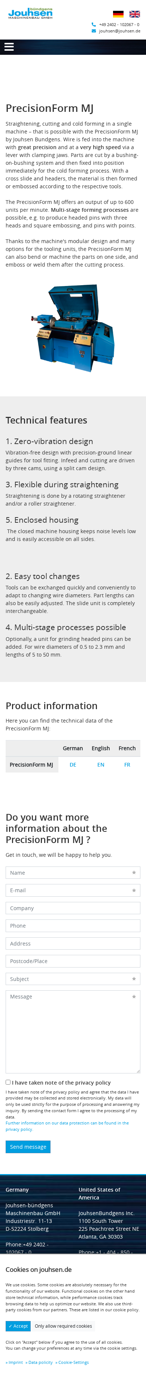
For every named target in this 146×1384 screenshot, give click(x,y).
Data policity (40, 1362)
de (73, 764)
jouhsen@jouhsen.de (119, 31)
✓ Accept (18, 1326)
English (137, 19)
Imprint (16, 1362)
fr (127, 764)
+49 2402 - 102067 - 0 (119, 24)
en (100, 764)
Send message (28, 1146)
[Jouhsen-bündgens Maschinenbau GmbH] (30, 13)
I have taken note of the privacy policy (60, 1082)
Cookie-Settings (73, 1362)
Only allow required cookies (63, 1326)
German (120, 19)
